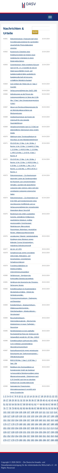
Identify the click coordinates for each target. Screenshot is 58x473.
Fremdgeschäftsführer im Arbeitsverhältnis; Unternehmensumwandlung (19, 269)
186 (44, 424)
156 (24, 420)
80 (15, 408)
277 (9, 440)
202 (9, 428)
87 (35, 408)
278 (12, 440)
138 (52, 416)
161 (44, 420)
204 (16, 428)
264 (56, 436)
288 (52, 440)
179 (16, 424)
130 (20, 416)
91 (46, 408)
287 (48, 440)
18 (42, 396)
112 (47, 412)
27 (7, 400)
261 (44, 436)
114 (55, 412)
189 (56, 424)
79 (13, 408)
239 (56, 432)
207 (28, 428)
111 (44, 412)
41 (46, 400)
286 (44, 440)
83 (24, 408)
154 (16, 420)
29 (13, 400)
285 (40, 440)
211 (44, 428)
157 (28, 420)
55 (15, 404)
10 (19, 396)
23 (56, 396)
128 (12, 416)
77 (7, 408)
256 (24, 436)
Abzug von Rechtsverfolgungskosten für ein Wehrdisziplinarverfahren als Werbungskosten (24, 110)
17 (39, 396)
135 (40, 416)
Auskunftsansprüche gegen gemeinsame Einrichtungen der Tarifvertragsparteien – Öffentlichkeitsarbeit (24, 354)
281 (24, 440)
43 (52, 400)
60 (30, 404)
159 (36, 420)
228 (12, 432)
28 (10, 400)
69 (55, 404)
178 (12, 424)
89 (41, 408)
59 (27, 404)
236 (44, 432)
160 (40, 420)
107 (28, 412)
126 (5, 416)
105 (20, 412)
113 (51, 412)
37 (35, 400)
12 (25, 396)
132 (28, 416)
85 (30, 408)
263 (52, 436)
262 (48, 436)
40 (44, 400)
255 (20, 436)
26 (4, 400)
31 (18, 400)
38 (38, 400)
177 (9, 424)
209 (36, 428)
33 (24, 400)
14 (31, 396)
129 (16, 416)
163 (52, 420)
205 (20, 428)
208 (32, 428)
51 (4, 404)
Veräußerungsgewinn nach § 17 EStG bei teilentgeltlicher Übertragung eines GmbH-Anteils (24, 130)
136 (44, 416)
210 (40, 428)
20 (47, 396)
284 (36, 440)
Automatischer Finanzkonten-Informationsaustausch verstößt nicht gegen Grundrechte (23, 389)
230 (20, 432)
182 (28, 424)
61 (32, 404)
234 (36, 432)
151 (5, 420)
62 (35, 404)
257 (28, 436)
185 (40, 424)
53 (10, 404)
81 (18, 408)
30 (15, 400)
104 (16, 412)
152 (9, 420)
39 (41, 400)
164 (56, 420)
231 (24, 432)
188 (52, 424)
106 (24, 412)
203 (12, 428)
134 (36, 416)
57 (21, 404)
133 (32, 416)
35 (30, 400)
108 (32, 412)
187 (48, 424)
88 (38, 408)
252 (9, 436)
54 (13, 404)
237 (48, 432)
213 (52, 428)
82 (21, 408)
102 (9, 412)
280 (20, 440)
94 (55, 408)
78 (10, 408)
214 (56, 428)
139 (56, 416)
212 (48, 428)
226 (5, 432)
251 (5, 436)
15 (33, 396)
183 (32, 424)
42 (49, 400)
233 (32, 432)
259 (36, 436)
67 (49, 404)
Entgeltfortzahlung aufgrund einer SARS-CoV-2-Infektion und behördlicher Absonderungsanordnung (24, 344)
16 (36, 396)
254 (16, 436)
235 (40, 432)
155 (20, 420)
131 (24, 416)
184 (36, 424)
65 (44, 404)
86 (32, 408)
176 (5, 424)
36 (32, 400)
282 (28, 440)
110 (40, 412)
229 (16, 432)
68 (52, 404)
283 (32, 440)
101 (5, 412)
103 (12, 412)
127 (9, 416)
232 (28, 432)
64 (41, 404)
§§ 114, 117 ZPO (16, 249)
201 (5, 428)
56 (18, 404)
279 (16, 440)
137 (48, 416)
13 (28, 396)
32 (21, 400)
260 (40, 436)
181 (24, 424)
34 (27, 400)
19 (45, 396)
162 (48, 420)
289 (56, 440)
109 (36, 412)
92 (49, 408)
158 (32, 420)
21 (50, 396)
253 (12, 436)
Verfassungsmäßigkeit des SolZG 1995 (23, 90)
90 (44, 408)
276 (5, 440)
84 (27, 408)
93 (52, 408)
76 (4, 408)
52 (7, 404)
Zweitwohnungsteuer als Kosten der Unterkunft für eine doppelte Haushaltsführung (22, 120)
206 (24, 428)
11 (22, 396)
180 (20, 424)
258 (32, 436)
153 (12, 420)
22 (53, 396)
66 (46, 404)
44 (55, 400)
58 (24, 404)
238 (52, 432)
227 (9, 432)
